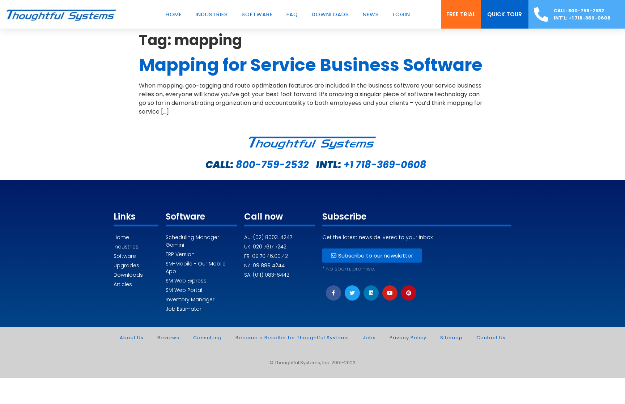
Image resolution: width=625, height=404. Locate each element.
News (371, 14)
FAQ (292, 14)
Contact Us (491, 337)
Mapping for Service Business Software (310, 65)
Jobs (369, 337)
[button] (461, 14)
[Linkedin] (371, 293)
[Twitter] (352, 293)
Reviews (168, 337)
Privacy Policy (408, 337)
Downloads (330, 14)
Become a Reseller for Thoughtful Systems (292, 337)
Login (401, 14)
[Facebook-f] (333, 293)
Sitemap (451, 337)
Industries (212, 14)
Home (174, 14)
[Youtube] (389, 293)
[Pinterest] (408, 293)
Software (257, 14)
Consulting (207, 337)
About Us (132, 337)
